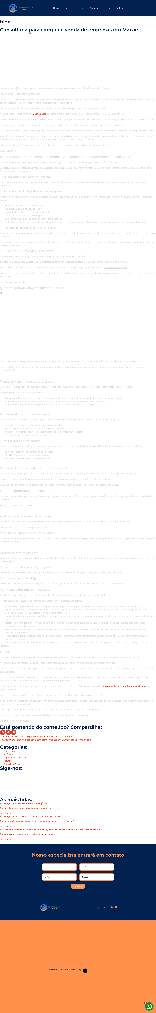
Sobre (68, 8)
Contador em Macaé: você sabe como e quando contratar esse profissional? (37, 821)
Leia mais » (5, 813)
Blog (107, 8)
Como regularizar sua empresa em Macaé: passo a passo (28, 834)
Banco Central (39, 114)
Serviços (80, 8)
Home (56, 8)
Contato (119, 8)
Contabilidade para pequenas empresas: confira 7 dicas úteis (29, 808)
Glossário (95, 8)
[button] (148, 8)
